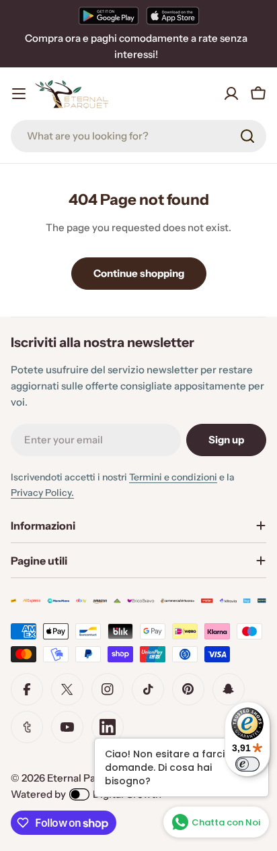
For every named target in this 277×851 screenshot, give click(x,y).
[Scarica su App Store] (172, 15)
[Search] (247, 136)
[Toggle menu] (19, 94)
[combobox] (138, 136)
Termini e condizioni (173, 477)
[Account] (231, 94)
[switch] (247, 764)
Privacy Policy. (42, 492)
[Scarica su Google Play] (108, 15)
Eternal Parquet (84, 777)
